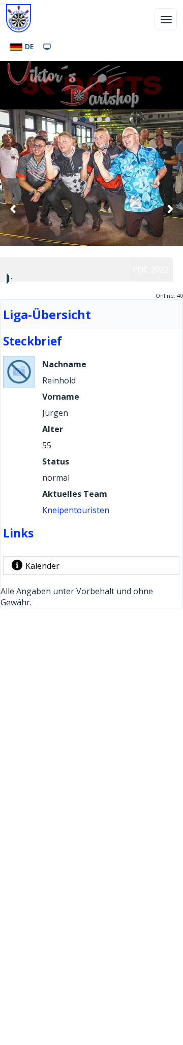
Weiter (170, 209)
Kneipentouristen (75, 510)
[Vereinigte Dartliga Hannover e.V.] (18, 18)
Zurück (13, 209)
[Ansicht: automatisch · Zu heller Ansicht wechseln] (47, 46)
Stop (8, 278)
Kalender (42, 565)
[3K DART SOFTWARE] (91, 85)
